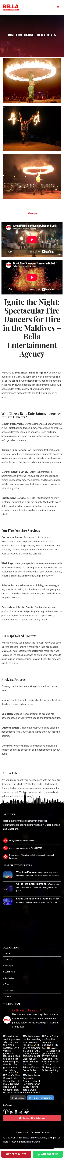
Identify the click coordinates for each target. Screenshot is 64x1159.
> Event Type (9, 972)
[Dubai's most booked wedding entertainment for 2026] (32, 1044)
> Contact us (8, 978)
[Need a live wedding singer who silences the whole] (12, 1044)
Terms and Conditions (40, 1132)
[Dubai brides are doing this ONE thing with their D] (12, 1063)
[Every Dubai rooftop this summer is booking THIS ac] (51, 1044)
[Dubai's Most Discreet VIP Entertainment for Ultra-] (32, 1063)
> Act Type (8, 966)
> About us (8, 959)
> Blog (6, 984)
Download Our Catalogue (34, 1118)
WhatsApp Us (49, 1154)
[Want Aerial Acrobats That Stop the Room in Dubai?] (51, 1063)
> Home (6, 953)
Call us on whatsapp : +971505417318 (25, 848)
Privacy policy (22, 1132)
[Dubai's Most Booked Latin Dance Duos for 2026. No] (12, 1083)
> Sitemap (7, 996)
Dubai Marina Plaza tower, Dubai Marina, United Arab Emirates (31, 856)
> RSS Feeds (9, 990)
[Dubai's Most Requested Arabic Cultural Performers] (32, 1083)
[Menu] (57, 7)
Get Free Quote (16, 1154)
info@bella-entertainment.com (22, 840)
